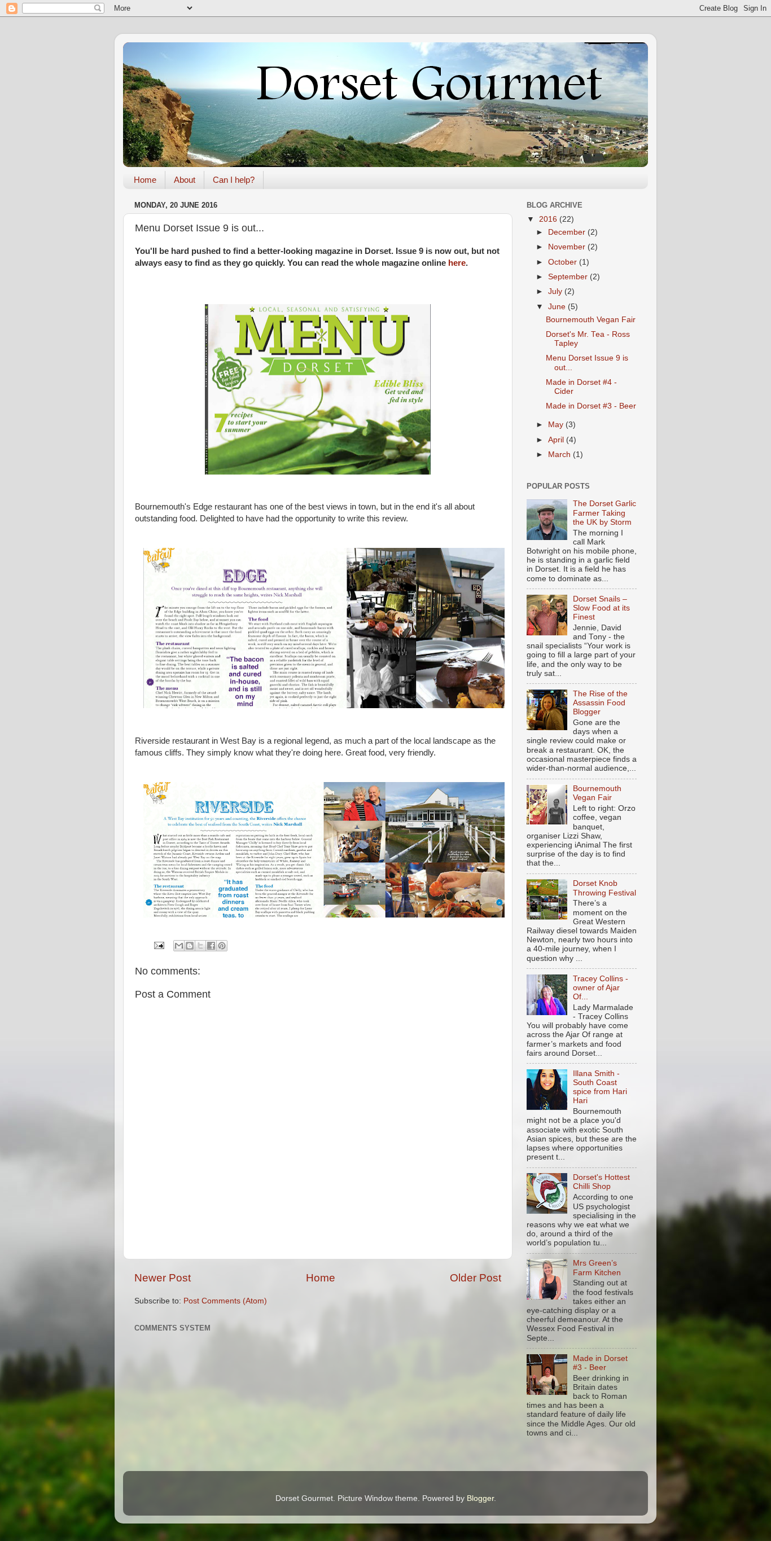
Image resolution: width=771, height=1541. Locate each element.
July (556, 291)
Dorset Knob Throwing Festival (604, 888)
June (558, 306)
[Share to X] (200, 945)
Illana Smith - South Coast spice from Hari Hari (600, 1087)
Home (145, 180)
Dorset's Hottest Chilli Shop (601, 1182)
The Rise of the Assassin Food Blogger (600, 703)
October (563, 262)
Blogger (480, 1498)
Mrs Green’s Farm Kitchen (597, 1267)
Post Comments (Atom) (225, 1301)
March (560, 454)
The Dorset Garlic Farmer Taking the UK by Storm (604, 512)
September (569, 277)
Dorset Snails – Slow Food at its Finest (601, 608)
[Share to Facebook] (211, 945)
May (557, 424)
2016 (549, 219)
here (457, 262)
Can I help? (234, 180)
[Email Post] (158, 945)
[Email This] (179, 945)
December (568, 232)
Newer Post (162, 1278)
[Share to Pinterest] (221, 945)
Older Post (475, 1278)
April (557, 440)
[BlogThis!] (189, 945)
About (184, 180)
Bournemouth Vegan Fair (591, 319)
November (568, 247)
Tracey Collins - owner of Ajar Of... (600, 987)
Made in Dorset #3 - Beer (591, 406)
